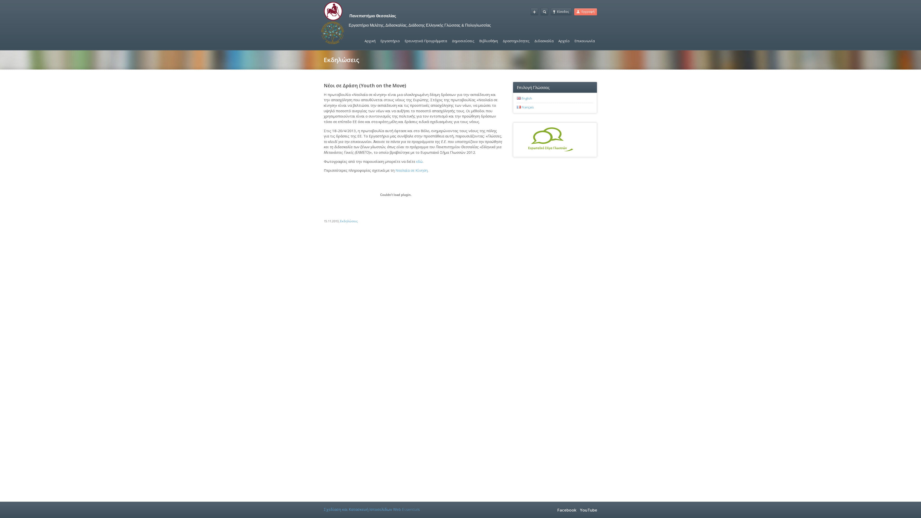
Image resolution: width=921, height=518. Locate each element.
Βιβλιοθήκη (488, 40)
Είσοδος (563, 11)
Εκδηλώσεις (349, 221)
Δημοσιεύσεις (463, 40)
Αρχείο (564, 40)
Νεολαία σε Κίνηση (412, 170)
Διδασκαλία (544, 40)
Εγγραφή (588, 11)
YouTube (588, 510)
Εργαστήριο (390, 40)
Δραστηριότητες (516, 40)
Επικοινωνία (584, 40)
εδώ (419, 161)
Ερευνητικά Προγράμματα (426, 40)
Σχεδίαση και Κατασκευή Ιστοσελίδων (372, 509)
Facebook (566, 510)
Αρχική (370, 40)
